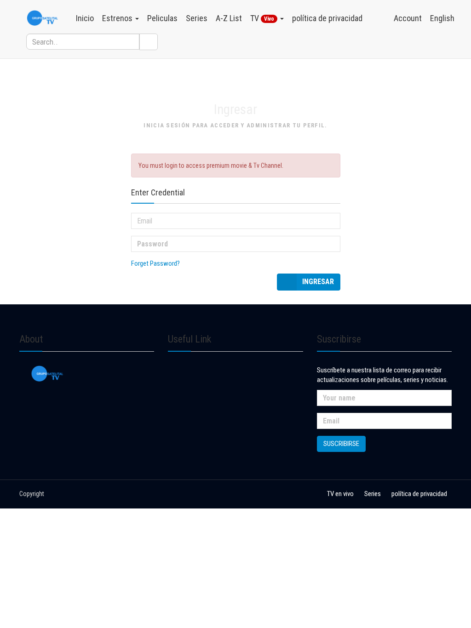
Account (408, 18)
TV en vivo (340, 494)
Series (196, 18)
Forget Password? (155, 263)
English (442, 18)
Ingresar (318, 281)
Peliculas (162, 18)
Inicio (85, 18)
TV (262, 18)
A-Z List (229, 18)
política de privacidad (327, 18)
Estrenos (118, 18)
